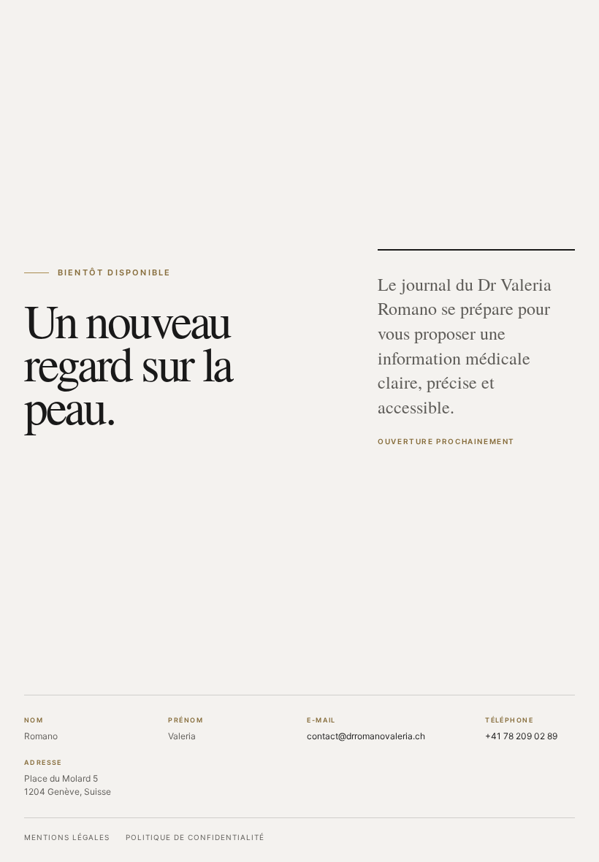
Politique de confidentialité (195, 837)
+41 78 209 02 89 (521, 736)
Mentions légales (67, 837)
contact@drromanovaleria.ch (366, 736)
